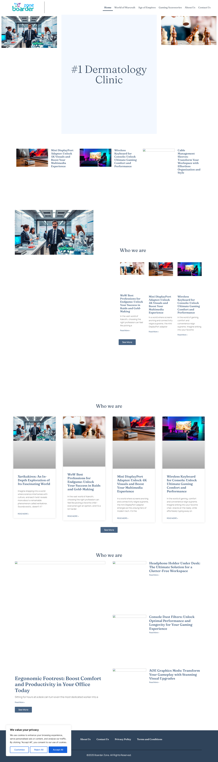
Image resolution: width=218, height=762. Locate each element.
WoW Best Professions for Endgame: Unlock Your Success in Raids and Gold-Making (131, 303)
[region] (38, 740)
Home (107, 7)
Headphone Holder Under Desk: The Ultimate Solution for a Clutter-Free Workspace (174, 567)
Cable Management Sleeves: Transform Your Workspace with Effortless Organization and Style (189, 161)
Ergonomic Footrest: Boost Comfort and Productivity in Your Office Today (58, 684)
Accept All (58, 749)
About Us (190, 7)
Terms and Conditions (149, 739)
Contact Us (204, 7)
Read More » (56, 170)
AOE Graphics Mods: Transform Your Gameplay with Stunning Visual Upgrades (174, 674)
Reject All (38, 749)
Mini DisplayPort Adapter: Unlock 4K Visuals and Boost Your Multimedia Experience (62, 158)
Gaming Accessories (170, 7)
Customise (19, 749)
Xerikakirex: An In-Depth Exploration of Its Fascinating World (34, 480)
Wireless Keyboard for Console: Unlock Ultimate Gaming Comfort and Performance (125, 158)
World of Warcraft (124, 7)
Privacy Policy (123, 739)
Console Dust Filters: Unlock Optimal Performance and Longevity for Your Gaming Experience (172, 623)
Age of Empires (147, 7)
